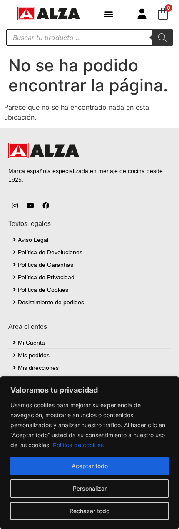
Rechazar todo (89, 510)
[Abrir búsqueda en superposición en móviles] (89, 37)
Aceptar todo (90, 465)
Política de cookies (78, 445)
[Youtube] (30, 205)
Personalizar (90, 488)
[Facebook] (45, 205)
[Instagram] (15, 205)
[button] (108, 13)
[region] (89, 452)
